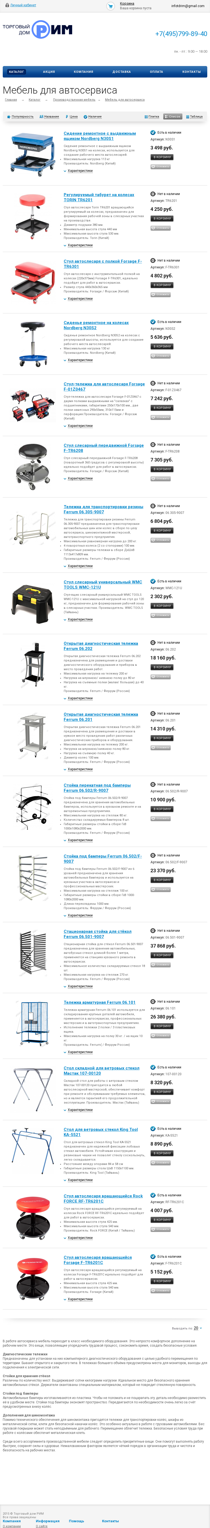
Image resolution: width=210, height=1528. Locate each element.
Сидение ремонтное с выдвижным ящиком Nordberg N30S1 (100, 136)
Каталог (16, 72)
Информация (48, 1521)
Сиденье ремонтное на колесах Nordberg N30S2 (96, 325)
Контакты (191, 72)
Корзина (127, 3)
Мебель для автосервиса (125, 99)
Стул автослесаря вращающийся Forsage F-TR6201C (98, 1260)
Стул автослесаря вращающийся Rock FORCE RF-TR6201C (103, 1199)
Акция (49, 72)
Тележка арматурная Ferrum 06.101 (100, 1002)
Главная (11, 99)
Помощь (76, 1521)
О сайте (42, 1526)
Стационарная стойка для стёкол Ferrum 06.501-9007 (98, 934)
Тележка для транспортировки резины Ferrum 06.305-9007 (103, 509)
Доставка (121, 72)
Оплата (156, 72)
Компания (83, 72)
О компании (12, 1526)
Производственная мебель (74, 99)
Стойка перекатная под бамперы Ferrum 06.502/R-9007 (97, 788)
